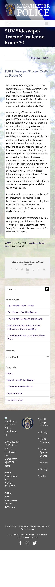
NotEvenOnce (14, 393)
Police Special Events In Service (44, 455)
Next (45, 57)
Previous (35, 57)
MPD (9, 243)
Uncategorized (15, 399)
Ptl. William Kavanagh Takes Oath (25, 318)
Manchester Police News (20, 386)
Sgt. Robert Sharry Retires (20, 305)
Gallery (44, 469)
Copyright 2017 (14, 534)
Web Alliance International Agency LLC (32, 536)
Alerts (10, 373)
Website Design (27, 534)
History (44, 432)
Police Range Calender (44, 422)
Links (43, 475)
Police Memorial (44, 440)
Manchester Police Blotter (20, 380)
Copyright (10, 526)
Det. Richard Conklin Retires (22, 312)
